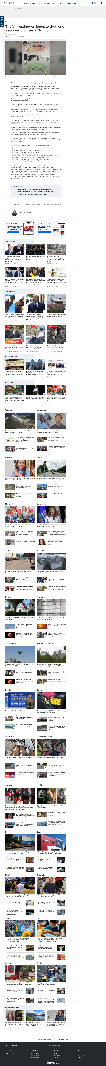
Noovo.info (81, 1053)
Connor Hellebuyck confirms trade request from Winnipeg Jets (56, 579)
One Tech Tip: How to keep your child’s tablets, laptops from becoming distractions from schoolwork (50, 939)
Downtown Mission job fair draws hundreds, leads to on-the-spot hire (25, 765)
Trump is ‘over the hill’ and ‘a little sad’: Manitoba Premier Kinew (14, 347)
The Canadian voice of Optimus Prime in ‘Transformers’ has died (50, 895)
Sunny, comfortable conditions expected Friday (20, 711)
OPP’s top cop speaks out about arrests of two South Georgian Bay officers (56, 728)
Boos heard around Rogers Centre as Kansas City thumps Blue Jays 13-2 (24, 448)
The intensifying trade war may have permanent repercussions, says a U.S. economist (13, 259)
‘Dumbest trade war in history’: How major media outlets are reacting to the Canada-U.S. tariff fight (56, 374)
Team (66, 1039)
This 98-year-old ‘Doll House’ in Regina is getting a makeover (20, 618)
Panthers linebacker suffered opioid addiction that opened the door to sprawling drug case (18, 939)
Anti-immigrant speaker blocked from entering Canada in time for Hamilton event (56, 259)
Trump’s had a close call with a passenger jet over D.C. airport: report (56, 316)
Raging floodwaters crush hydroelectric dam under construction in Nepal (34, 347)
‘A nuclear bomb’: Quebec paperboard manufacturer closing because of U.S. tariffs (50, 665)
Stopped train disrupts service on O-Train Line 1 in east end (57, 485)
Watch (39, 3)
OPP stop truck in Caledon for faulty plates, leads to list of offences (56, 719)
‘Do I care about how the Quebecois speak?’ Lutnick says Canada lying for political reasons (35, 317)
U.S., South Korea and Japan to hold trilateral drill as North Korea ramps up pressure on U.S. (57, 823)
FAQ (55, 1039)
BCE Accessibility (10, 1053)
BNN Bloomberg (58, 1055)
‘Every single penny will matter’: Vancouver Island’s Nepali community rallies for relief (50, 758)
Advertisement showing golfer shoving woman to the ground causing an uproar (14, 316)
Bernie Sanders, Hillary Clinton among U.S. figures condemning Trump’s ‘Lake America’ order (14, 281)
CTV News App (42, 1039)
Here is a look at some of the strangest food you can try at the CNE (56, 398)
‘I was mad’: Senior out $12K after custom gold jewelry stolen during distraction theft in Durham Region (56, 281)
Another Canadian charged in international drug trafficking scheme (50, 618)
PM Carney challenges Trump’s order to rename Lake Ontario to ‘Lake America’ (57, 774)
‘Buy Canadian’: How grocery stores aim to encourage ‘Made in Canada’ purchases (14, 373)
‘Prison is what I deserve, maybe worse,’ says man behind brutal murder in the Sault (56, 672)
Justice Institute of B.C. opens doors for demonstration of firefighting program (56, 439)
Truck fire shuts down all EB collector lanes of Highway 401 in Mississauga (19, 431)
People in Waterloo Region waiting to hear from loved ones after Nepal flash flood (56, 635)
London (7, 22)
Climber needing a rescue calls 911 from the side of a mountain (55, 347)
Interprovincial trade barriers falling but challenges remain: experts (19, 852)
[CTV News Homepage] (14, 3)
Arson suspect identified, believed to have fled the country (34, 189)
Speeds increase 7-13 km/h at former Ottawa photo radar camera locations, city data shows (51, 479)
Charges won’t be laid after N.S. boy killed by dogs (25, 578)
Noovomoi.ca (81, 1055)
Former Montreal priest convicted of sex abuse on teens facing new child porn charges (25, 541)
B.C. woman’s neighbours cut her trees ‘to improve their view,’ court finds (35, 1024)
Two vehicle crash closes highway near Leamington (25, 773)
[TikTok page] (10, 1045)
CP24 (55, 1053)
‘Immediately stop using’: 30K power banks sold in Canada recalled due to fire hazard (51, 852)
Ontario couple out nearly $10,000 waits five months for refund (14, 1024)
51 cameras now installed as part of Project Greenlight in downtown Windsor (18, 758)
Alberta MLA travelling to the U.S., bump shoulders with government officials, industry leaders (56, 542)
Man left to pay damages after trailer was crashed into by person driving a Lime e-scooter (56, 533)
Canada (32, 3)
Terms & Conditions (35, 1055)
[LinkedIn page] (16, 1045)
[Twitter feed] (6, 1045)
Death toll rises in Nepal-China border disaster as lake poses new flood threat (19, 983)
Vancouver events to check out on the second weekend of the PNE (56, 448)
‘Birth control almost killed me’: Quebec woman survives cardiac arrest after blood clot (25, 533)
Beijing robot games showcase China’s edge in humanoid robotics (50, 983)
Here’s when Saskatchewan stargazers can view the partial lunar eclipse (24, 635)
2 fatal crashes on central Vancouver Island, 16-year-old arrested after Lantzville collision (57, 765)
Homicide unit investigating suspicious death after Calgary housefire (24, 495)
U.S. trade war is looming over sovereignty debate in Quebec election (18, 525)
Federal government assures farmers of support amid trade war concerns (24, 717)
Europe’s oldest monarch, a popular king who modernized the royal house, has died (35, 280)
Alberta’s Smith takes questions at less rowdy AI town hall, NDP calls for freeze (51, 525)
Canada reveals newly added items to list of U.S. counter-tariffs (35, 258)
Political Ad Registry (35, 1057)
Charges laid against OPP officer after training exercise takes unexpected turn (51, 711)
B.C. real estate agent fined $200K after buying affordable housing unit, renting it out (35, 373)
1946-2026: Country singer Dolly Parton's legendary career (35, 397)
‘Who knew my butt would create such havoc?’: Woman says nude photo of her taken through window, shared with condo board (57, 589)
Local (25, 3)
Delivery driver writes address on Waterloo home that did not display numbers (56, 1024)
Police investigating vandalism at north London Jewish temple (35, 191)
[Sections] (4, 3)
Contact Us (50, 1039)
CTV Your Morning (58, 3)
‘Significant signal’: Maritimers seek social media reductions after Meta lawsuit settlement (24, 588)
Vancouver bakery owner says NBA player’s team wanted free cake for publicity (50, 431)
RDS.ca (80, 1057)
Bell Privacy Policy (34, 1053)
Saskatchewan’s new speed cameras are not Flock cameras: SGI (25, 626)
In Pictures (47, 3)
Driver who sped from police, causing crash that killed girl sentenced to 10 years (20, 479)
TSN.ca (56, 1057)
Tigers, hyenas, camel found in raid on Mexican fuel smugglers (51, 806)
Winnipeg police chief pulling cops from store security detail (51, 572)
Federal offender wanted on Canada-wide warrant (31, 194)
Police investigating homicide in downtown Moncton (18, 572)
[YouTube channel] (13, 1045)
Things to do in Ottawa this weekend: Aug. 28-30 (55, 494)
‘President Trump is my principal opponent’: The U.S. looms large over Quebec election (25, 824)
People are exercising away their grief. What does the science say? (18, 895)
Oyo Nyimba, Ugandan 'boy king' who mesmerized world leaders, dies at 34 (56, 814)
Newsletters (61, 1039)
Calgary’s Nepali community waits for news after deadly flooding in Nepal (24, 486)
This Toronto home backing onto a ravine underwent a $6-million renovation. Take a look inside (14, 399)
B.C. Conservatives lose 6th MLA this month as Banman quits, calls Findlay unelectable (25, 816)
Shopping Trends (72, 3)
